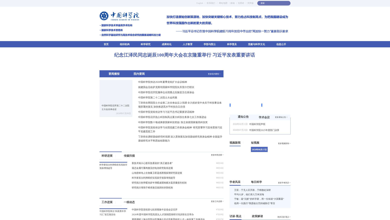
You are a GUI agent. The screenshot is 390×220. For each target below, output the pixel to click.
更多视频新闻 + (284, 143)
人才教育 (188, 44)
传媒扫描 (129, 155)
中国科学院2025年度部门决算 (264, 130)
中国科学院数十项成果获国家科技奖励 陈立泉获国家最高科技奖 (173, 122)
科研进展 (109, 155)
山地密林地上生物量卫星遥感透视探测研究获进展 (157, 173)
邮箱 (232, 3)
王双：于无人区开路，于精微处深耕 (252, 190)
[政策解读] (264, 215)
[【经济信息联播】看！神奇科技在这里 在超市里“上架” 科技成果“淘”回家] (282, 152)
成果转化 (167, 44)
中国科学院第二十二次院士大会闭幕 (157, 97)
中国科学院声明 (257, 124)
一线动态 (135, 202)
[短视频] (260, 142)
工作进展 (109, 202)
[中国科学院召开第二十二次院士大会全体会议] (115, 91)
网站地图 (222, 3)
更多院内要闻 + (214, 74)
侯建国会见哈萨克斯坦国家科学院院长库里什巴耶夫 (166, 87)
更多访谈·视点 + (284, 217)
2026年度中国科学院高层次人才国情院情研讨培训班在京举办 (163, 214)
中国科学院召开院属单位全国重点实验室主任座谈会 (166, 92)
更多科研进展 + (217, 155)
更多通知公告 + (281, 117)
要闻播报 (114, 73)
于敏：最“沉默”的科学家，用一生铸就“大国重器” (259, 199)
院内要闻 (139, 73)
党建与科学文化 (256, 44)
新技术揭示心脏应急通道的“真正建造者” (152, 163)
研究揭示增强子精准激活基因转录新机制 (152, 187)
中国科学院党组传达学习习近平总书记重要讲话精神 (166, 112)
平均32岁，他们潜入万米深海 (249, 194)
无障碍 (241, 3)
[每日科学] (263, 181)
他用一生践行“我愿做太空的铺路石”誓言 (254, 203)
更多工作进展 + (217, 201)
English (200, 3)
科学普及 (232, 44)
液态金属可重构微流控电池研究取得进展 (152, 168)
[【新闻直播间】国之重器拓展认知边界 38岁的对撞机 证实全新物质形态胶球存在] (282, 167)
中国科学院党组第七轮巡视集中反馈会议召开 (154, 209)
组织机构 (125, 44)
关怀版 (250, 3)
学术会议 (264, 117)
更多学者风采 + (284, 183)
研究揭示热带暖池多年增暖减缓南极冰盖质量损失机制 (159, 183)
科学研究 (146, 44)
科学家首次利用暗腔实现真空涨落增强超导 (153, 178)
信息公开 (281, 44)
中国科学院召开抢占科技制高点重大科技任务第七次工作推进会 (172, 117)
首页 (106, 44)
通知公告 (243, 116)
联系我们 (211, 3)
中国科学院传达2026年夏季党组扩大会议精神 (162, 82)
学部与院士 (210, 44)
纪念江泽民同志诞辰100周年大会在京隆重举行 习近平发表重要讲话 (184, 55)
